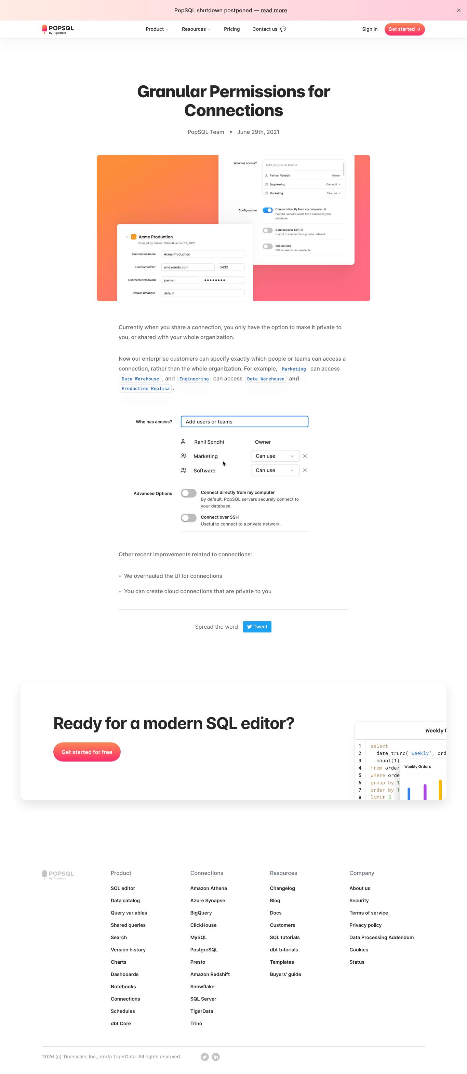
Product (155, 29)
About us (359, 888)
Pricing (232, 29)
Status (356, 962)
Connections (125, 999)
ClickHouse (203, 925)
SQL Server (203, 999)
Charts (118, 962)
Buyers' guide (285, 974)
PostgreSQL (204, 950)
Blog (275, 901)
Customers (282, 925)
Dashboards (125, 974)
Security (359, 901)
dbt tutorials (284, 950)
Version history (128, 950)
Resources (194, 29)
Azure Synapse (207, 901)
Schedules (123, 1011)
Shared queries (128, 925)
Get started (405, 29)
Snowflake (202, 987)
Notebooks (123, 987)
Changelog (282, 888)
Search (119, 937)
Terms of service (368, 913)
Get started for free (87, 752)
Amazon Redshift (210, 974)
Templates (282, 962)
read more (274, 10)
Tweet (260, 627)
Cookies (358, 950)
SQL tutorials (285, 937)
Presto (197, 962)
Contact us (269, 29)
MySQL (198, 937)
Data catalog (125, 901)
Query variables (129, 913)
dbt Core (121, 1024)
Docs (275, 913)
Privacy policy (365, 925)
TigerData (201, 1011)
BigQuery (201, 913)
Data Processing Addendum (381, 937)
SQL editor (123, 888)
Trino (196, 1024)
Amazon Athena (208, 888)
